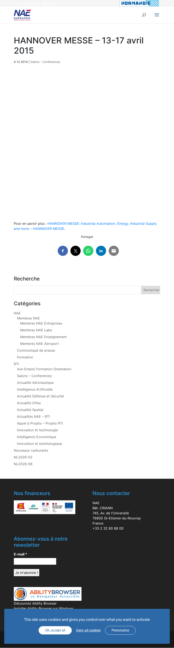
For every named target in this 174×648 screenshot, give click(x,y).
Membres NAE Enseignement (43, 337)
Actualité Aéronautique (35, 382)
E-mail (20, 554)
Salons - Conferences (45, 62)
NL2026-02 (23, 457)
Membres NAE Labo (36, 330)
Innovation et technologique (39, 443)
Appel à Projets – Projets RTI (40, 423)
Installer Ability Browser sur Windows (43, 608)
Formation (25, 357)
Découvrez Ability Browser (35, 603)
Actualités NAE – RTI (33, 416)
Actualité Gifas (29, 403)
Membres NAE (28, 318)
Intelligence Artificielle (35, 389)
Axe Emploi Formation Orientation (44, 369)
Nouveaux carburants (31, 450)
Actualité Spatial (30, 410)
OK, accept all (55, 630)
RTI (16, 364)
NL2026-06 (23, 464)
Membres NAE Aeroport (39, 343)
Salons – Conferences (34, 376)
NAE (17, 313)
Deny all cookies (88, 630)
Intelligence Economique (36, 437)
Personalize (120, 630)
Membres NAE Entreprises (41, 323)
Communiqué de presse (36, 350)
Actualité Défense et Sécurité (40, 396)
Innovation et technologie (37, 430)
